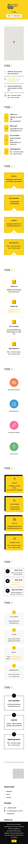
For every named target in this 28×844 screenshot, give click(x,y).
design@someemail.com (14, 224)
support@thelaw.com (16, 584)
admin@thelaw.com (16, 582)
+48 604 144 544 (11, 808)
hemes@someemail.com (14, 226)
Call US (14, 720)
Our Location (14, 701)
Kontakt (8, 797)
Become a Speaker (14, 432)
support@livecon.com (14, 79)
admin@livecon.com (13, 81)
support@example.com (16, 658)
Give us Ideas (14, 454)
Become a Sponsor (14, 390)
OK (14, 841)
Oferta (8, 794)
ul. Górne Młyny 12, (12, 811)
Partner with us (14, 411)
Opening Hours (14, 739)
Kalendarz (9, 791)
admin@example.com (15, 656)
